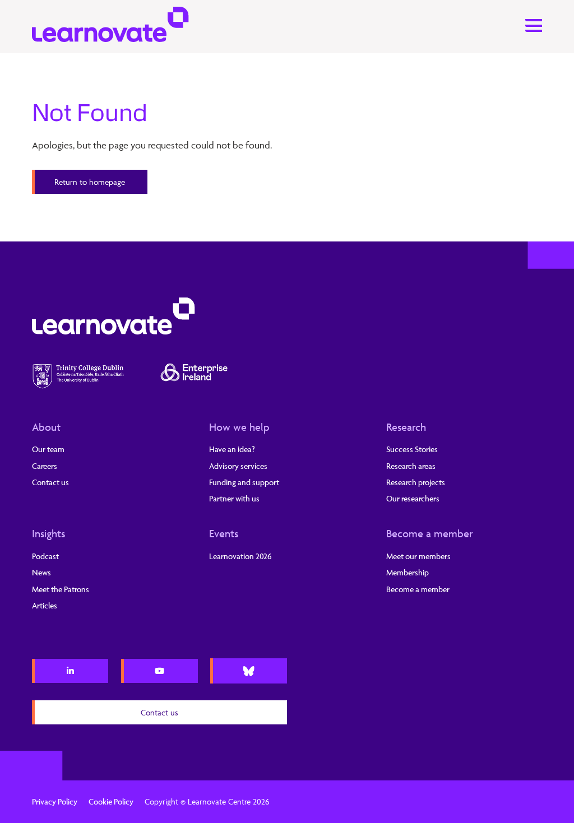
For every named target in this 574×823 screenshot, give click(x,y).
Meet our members (418, 556)
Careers (44, 466)
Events (223, 533)
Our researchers (412, 498)
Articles (44, 605)
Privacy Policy (54, 801)
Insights (48, 533)
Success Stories (412, 449)
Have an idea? (232, 449)
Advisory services (238, 466)
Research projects (415, 482)
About (46, 427)
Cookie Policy (111, 801)
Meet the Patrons (60, 589)
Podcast (45, 556)
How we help (239, 427)
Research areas (411, 466)
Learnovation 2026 (240, 556)
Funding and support (244, 482)
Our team (48, 449)
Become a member (429, 533)
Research (406, 427)
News (41, 572)
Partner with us (234, 498)
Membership (407, 572)
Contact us (50, 482)
